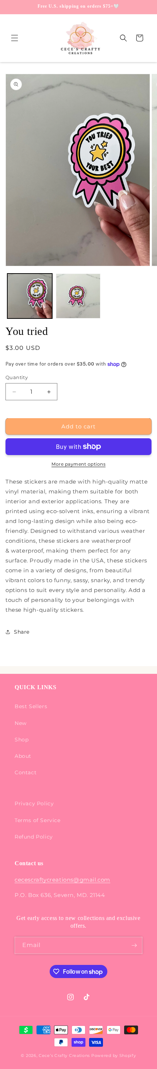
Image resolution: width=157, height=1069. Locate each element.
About (23, 756)
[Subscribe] (134, 945)
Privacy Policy (34, 803)
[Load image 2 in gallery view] (78, 296)
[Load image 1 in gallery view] (29, 296)
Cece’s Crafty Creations (65, 1055)
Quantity (16, 377)
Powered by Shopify (113, 1055)
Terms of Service (38, 820)
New (21, 723)
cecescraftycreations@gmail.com (62, 879)
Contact (26, 772)
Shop (21, 739)
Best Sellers (31, 706)
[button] (15, 38)
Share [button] (22, 632)
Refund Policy (34, 836)
